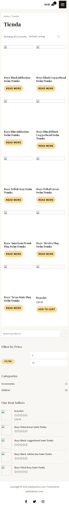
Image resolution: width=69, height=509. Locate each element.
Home (7, 16)
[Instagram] (43, 501)
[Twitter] (34, 501)
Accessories (8, 383)
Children (5, 390)
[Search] (64, 333)
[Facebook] (26, 501)
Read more (13, 88)
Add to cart (46, 309)
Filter (8, 361)
